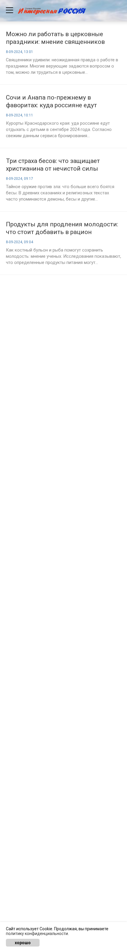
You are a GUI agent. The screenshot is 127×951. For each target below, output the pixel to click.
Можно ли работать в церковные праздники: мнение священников (55, 38)
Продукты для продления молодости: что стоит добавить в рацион (62, 228)
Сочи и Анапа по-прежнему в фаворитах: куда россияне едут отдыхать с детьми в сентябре (51, 101)
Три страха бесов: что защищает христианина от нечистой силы (53, 164)
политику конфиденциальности (37, 933)
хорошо (23, 942)
